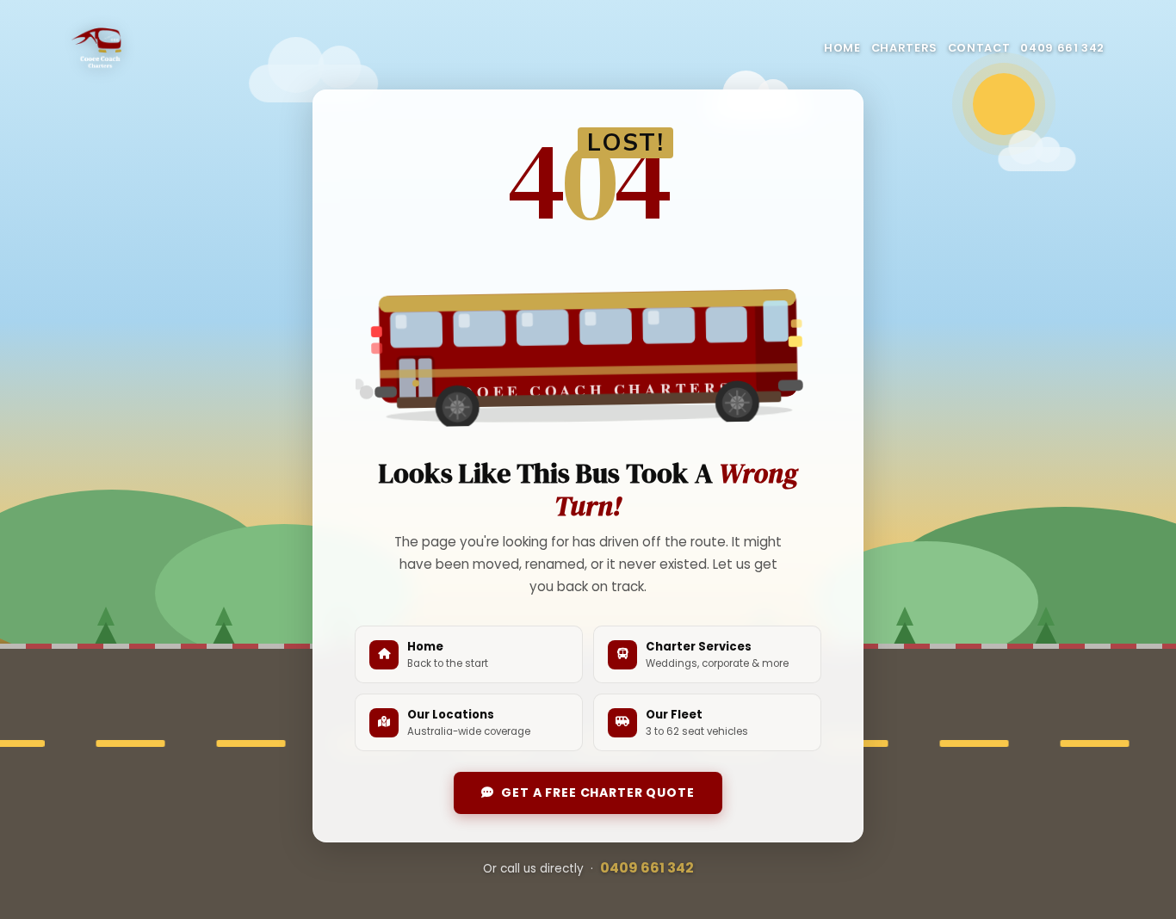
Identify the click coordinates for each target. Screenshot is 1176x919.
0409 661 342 (1062, 47)
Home (842, 47)
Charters (904, 47)
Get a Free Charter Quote (597, 792)
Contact (979, 47)
